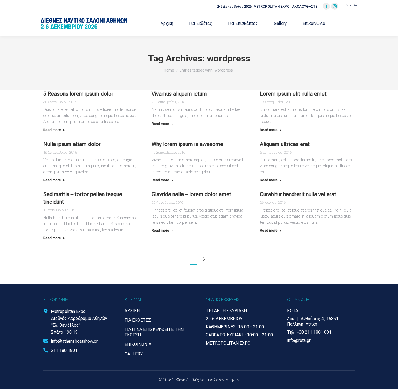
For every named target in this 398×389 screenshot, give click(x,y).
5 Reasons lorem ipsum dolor (78, 93)
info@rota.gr (299, 340)
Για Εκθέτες (138, 320)
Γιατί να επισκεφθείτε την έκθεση (154, 332)
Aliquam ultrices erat (285, 144)
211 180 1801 (64, 350)
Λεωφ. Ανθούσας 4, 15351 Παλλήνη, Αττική (312, 321)
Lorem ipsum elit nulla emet (293, 93)
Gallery (134, 353)
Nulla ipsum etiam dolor (72, 144)
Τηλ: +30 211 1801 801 (309, 332)
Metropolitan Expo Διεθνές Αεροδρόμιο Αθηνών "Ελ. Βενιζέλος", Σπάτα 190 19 (79, 322)
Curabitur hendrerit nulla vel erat (298, 194)
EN (346, 5)
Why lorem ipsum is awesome (187, 144)
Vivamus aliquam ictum (179, 93)
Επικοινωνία (138, 344)
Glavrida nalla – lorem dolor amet (191, 194)
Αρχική (132, 310)
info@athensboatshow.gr (74, 341)
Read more (52, 130)
